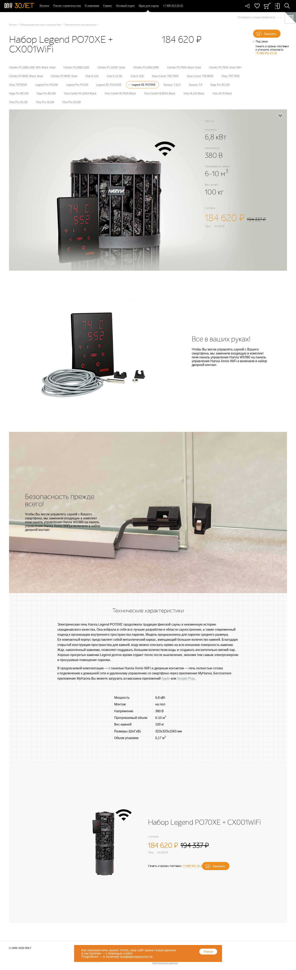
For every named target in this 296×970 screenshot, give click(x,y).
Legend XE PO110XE (108, 84)
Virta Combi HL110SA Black (80, 93)
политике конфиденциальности (129, 956)
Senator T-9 (195, 84)
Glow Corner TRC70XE (165, 76)
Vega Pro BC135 (18, 93)
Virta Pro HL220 (71, 102)
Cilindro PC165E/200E (146, 67)
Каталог (44, 5)
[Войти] (277, 6)
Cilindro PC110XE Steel (111, 67)
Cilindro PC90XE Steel (64, 76)
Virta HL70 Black (222, 93)
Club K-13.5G (114, 76)
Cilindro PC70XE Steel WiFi (225, 67)
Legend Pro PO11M (46, 84)
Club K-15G (137, 76)
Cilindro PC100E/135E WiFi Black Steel (32, 67)
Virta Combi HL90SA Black (159, 93)
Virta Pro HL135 (18, 102)
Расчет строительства (67, 5)
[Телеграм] (247, 6)
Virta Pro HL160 (45, 102)
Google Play (186, 678)
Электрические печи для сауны (80, 24)
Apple (165, 678)
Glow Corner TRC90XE (200, 76)
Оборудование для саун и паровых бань (40, 24)
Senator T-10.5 (172, 84)
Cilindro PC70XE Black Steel (184, 67)
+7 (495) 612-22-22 (266, 53)
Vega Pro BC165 (46, 93)
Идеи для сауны (149, 5)
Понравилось (257, 5)
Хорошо (208, 951)
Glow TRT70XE (231, 76)
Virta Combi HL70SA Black (120, 93)
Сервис (107, 5)
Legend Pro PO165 (77, 84)
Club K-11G (92, 76)
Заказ (267, 6)
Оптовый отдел (125, 5)
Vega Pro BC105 (220, 84)
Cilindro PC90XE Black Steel (26, 76)
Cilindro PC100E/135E (76, 67)
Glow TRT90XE (18, 84)
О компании (92, 5)
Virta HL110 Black (193, 93)
